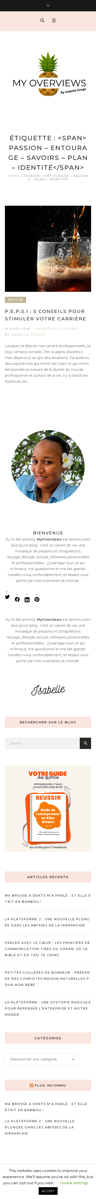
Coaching (68, 328)
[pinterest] (36, 599)
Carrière (45, 328)
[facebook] (17, 599)
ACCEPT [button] (48, 1191)
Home (13, 176)
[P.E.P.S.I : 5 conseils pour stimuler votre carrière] (48, 249)
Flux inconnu (50, 1085)
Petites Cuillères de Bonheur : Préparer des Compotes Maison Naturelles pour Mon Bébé (47, 979)
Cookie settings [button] (74, 1183)
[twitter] (7, 596)
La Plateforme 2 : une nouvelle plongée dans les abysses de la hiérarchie (40, 1127)
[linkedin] (27, 599)
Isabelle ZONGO (28, 334)
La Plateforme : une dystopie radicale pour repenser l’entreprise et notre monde (48, 1008)
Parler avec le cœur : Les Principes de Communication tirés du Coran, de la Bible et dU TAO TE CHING (47, 949)
